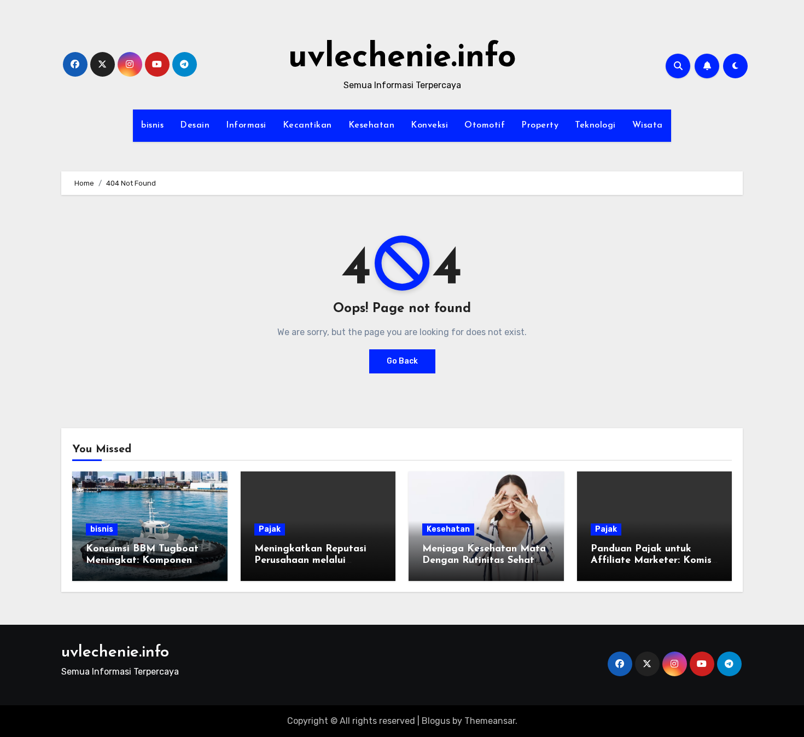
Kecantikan (307, 125)
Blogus (436, 721)
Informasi (246, 125)
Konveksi (429, 125)
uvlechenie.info (402, 58)
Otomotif (484, 125)
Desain (194, 125)
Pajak (270, 529)
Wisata (647, 125)
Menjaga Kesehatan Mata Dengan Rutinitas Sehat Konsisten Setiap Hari (484, 561)
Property (539, 125)
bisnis (152, 125)
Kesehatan (371, 125)
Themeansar (489, 721)
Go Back (402, 361)
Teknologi (595, 125)
